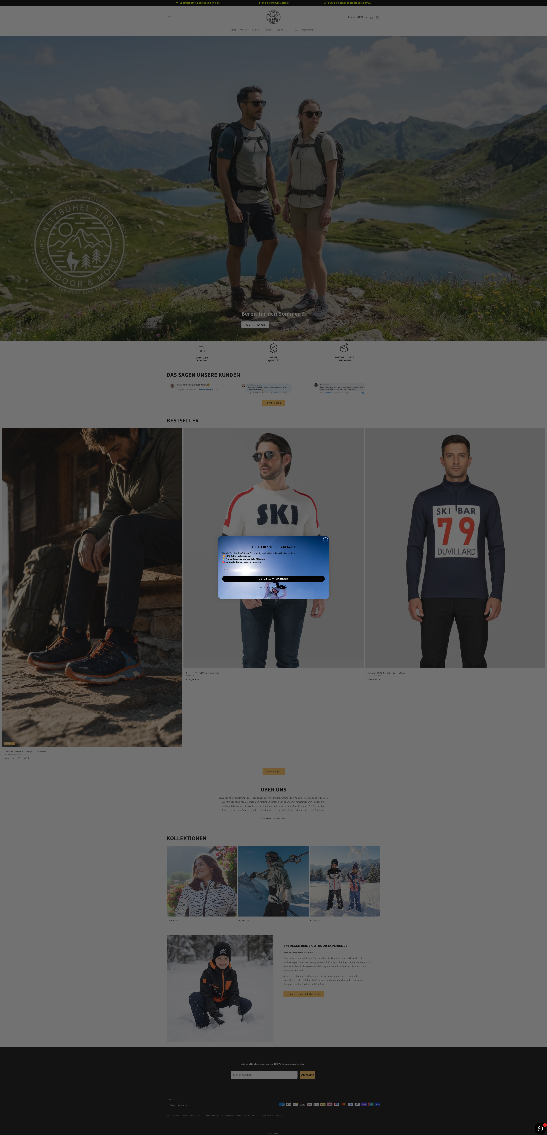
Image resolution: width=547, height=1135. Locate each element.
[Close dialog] (325, 540)
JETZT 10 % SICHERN (273, 579)
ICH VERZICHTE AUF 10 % (273, 587)
